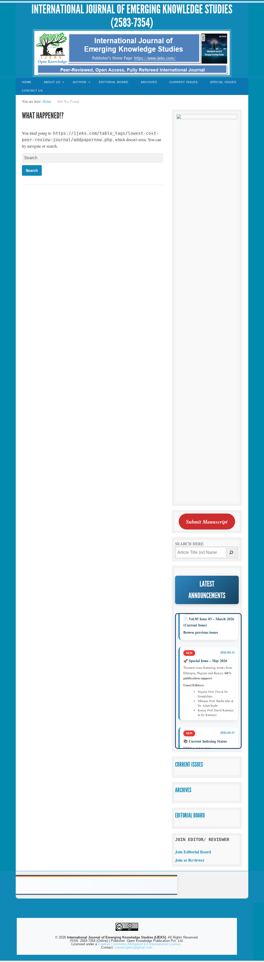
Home (26, 82)
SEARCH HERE (189, 543)
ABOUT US (52, 82)
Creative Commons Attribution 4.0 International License (139, 944)
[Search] (231, 552)
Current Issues (183, 82)
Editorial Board (113, 82)
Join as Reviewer (189, 860)
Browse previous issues (200, 625)
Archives (149, 82)
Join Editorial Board (193, 852)
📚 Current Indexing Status (205, 734)
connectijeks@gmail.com (133, 947)
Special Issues (223, 82)
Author (79, 82)
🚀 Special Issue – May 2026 (205, 654)
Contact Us (32, 90)
